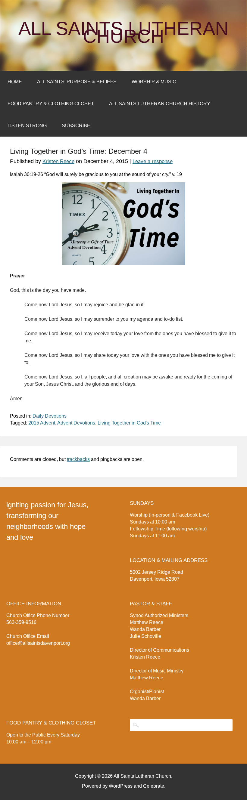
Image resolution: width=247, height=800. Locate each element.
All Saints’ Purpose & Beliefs (77, 81)
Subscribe (76, 125)
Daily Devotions (50, 416)
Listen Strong (27, 125)
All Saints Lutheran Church (123, 32)
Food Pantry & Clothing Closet (51, 103)
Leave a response (153, 161)
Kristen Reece (58, 161)
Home (15, 81)
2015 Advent (41, 422)
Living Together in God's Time (129, 422)
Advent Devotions (76, 422)
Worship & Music (154, 81)
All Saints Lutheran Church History (159, 103)
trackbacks (78, 459)
